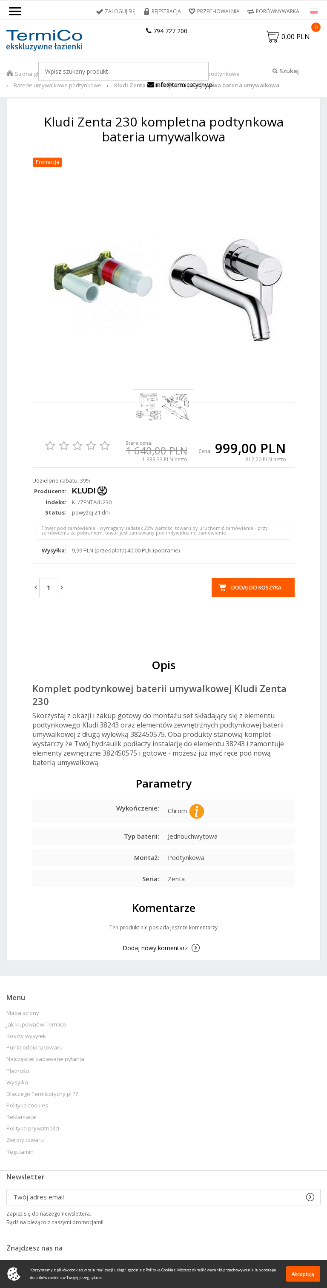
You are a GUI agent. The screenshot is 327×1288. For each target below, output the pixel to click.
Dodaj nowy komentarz (155, 948)
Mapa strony (22, 1013)
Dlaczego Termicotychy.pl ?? (42, 1094)
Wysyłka (17, 1082)
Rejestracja (166, 11)
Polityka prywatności (32, 1128)
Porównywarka (277, 11)
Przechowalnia (218, 11)
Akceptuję (303, 1274)
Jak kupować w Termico (36, 1024)
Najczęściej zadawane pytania (45, 1059)
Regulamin (20, 1152)
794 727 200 (169, 31)
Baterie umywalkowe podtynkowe (57, 85)
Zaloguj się (120, 11)
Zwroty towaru (25, 1140)
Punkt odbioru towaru (34, 1047)
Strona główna (33, 74)
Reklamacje (21, 1117)
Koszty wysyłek (26, 1036)
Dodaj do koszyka (256, 587)
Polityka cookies (27, 1105)
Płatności (17, 1071)
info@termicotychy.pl (184, 84)
